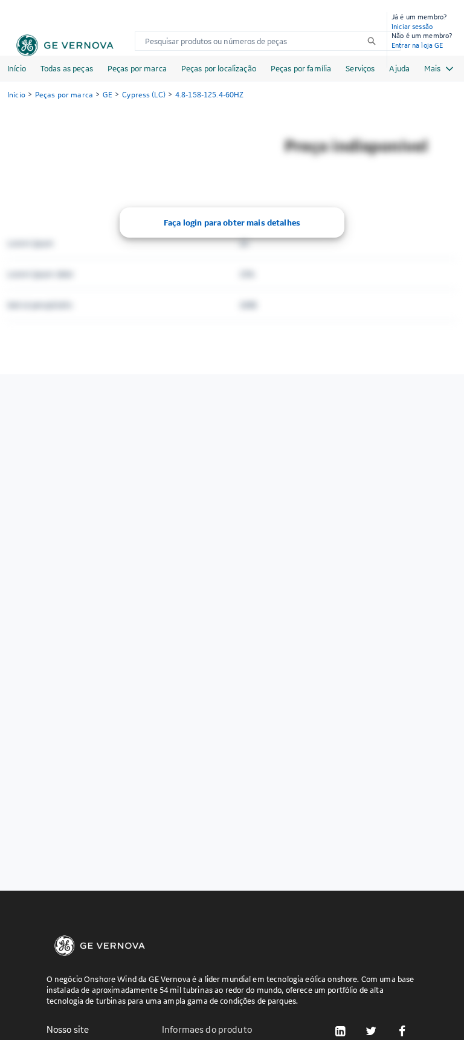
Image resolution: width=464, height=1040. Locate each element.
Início (16, 68)
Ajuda (399, 68)
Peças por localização (218, 68)
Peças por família (301, 68)
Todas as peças (66, 68)
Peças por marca (137, 68)
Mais (432, 68)
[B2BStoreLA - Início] (65, 45)
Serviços (360, 68)
